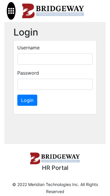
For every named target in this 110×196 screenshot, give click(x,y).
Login (27, 100)
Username (28, 48)
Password (28, 73)
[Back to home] (53, 11)
